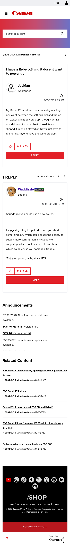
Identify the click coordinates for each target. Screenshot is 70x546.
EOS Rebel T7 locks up (15, 391)
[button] (10, 146)
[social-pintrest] (54, 480)
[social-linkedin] (61, 480)
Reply (35, 155)
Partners (55, 504)
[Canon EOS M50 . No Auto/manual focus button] (59, 176)
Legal (39, 504)
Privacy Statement (28, 504)
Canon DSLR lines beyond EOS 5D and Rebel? (28, 407)
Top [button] (7, 537)
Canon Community (22, 13)
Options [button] (65, 55)
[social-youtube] (8, 480)
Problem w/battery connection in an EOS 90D (27, 444)
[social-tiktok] (24, 480)
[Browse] (7, 13)
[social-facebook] (31, 480)
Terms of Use (14, 504)
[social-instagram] (16, 480)
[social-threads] (46, 480)
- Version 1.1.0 (20, 327)
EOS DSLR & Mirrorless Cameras (22, 54)
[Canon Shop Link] (35, 497)
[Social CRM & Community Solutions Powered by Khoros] (56, 539)
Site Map (47, 504)
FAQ (57, 3)
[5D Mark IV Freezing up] (64, 176)
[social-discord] (35, 486)
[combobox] (35, 34)
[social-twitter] (39, 480)
